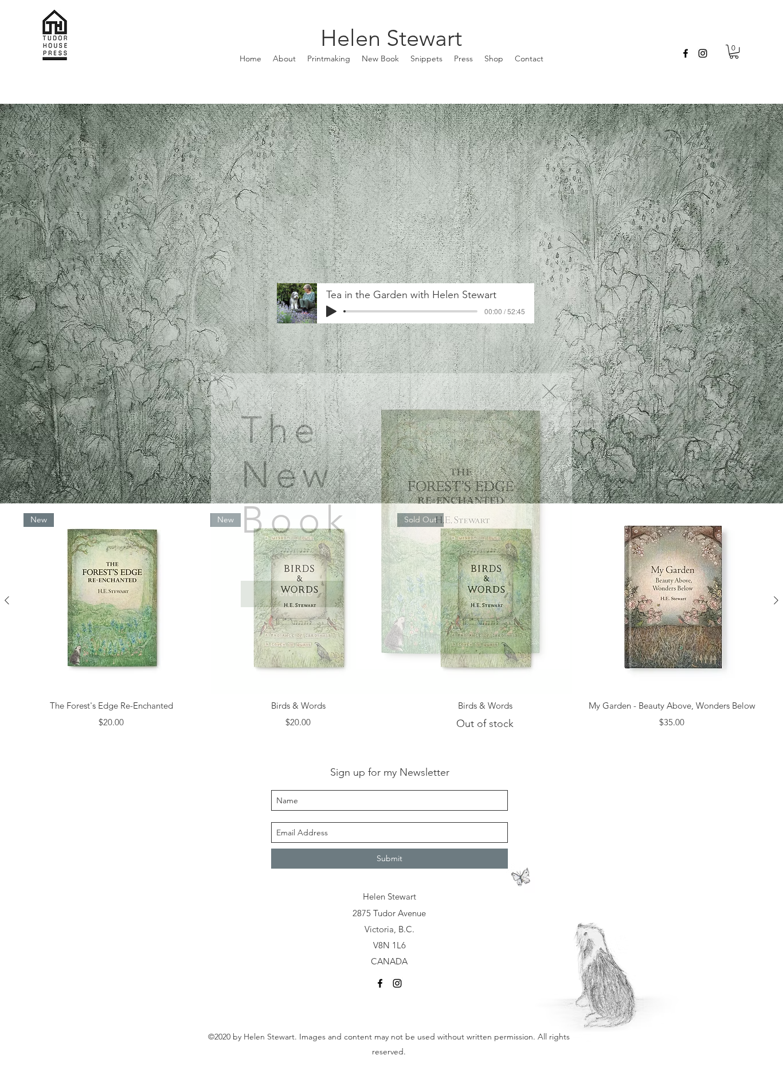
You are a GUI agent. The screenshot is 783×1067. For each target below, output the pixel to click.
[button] (549, 391)
